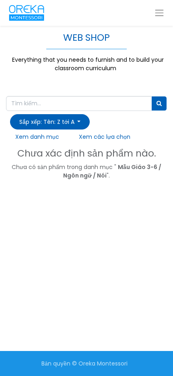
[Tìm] (159, 103)
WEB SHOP (86, 37)
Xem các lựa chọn (104, 137)
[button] (50, 121)
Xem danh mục (37, 137)
